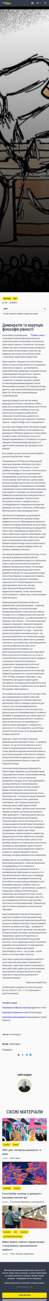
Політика (7, 298)
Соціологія (23, 1232)
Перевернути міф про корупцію (16, 1007)
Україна (15, 1145)
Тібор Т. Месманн (16, 1254)
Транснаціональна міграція (13, 1236)
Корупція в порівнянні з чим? (15, 1012)
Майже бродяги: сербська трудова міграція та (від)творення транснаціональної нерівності (23, 1246)
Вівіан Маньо (26, 1202)
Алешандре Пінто (37, 1202)
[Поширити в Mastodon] (30, 1055)
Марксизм (7, 1188)
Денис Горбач (15, 1158)
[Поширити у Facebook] (22, 1055)
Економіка (7, 1232)
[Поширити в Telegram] (26, 1055)
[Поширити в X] (18, 1055)
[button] (32, 3)
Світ (15, 298)
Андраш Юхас (29, 1254)
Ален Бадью (15, 1044)
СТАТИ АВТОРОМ (24, 1295)
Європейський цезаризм (13, 1017)
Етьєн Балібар (15, 1202)
